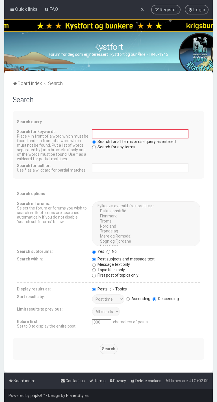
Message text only (113, 264)
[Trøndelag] (146, 231)
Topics (120, 289)
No (114, 251)
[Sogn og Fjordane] (146, 241)
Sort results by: (31, 296)
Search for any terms (116, 147)
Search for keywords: (37, 131)
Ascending (140, 298)
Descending (168, 298)
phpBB (36, 395)
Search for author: (34, 165)
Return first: (27, 321)
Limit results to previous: (40, 309)
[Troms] (146, 221)
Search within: (30, 259)
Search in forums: (33, 203)
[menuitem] (51, 9)
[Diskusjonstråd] (146, 211)
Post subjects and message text (126, 259)
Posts (102, 289)
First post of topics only (117, 275)
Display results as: (34, 289)
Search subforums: (35, 251)
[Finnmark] (146, 216)
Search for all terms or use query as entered (136, 141)
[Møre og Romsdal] (146, 236)
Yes (100, 251)
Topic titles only (111, 270)
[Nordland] (146, 226)
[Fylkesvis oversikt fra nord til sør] (146, 206)
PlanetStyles (77, 395)
